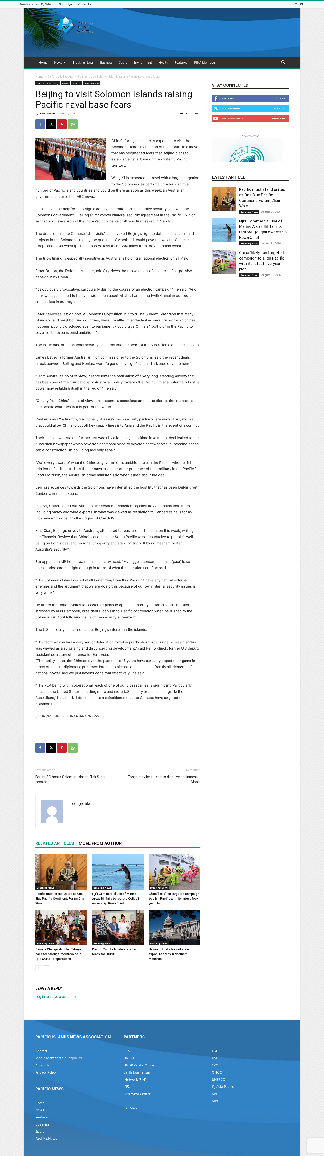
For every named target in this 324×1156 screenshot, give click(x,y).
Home (43, 62)
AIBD (215, 1101)
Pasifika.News (46, 1138)
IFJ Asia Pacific (223, 1086)
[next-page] (46, 968)
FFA (214, 1051)
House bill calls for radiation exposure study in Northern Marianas (169, 954)
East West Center (137, 1093)
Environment (143, 62)
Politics (77, 83)
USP (215, 1058)
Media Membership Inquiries (58, 1058)
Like (282, 98)
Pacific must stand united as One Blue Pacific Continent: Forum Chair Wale (60, 898)
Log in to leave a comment (55, 997)
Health (163, 62)
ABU (215, 1093)
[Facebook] (289, 4)
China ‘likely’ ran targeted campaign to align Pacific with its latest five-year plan (174, 898)
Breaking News (83, 62)
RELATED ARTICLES (54, 843)
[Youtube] (301, 4)
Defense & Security (60, 77)
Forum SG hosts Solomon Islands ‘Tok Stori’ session (70, 779)
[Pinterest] (62, 124)
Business (106, 62)
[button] (283, 63)
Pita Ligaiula (48, 113)
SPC (215, 1065)
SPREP (128, 1101)
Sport (123, 62)
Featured (181, 62)
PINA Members (205, 62)
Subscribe (278, 118)
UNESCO (218, 1079)
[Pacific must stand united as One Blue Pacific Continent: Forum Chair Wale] (61, 872)
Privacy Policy (45, 1072)
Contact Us (84, 4)
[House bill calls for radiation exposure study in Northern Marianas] (174, 927)
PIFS (127, 1051)
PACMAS (130, 1108)
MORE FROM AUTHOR (100, 843)
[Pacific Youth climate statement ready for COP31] (118, 927)
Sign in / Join (66, 4)
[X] (295, 4)
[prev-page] (38, 968)
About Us (42, 1065)
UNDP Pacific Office (139, 1065)
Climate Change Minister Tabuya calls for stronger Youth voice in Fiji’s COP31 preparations (58, 954)
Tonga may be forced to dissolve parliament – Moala (164, 779)
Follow (279, 108)
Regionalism (92, 83)
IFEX (127, 1086)
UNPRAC (130, 1058)
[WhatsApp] (73, 124)
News (58, 62)
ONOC (217, 1072)
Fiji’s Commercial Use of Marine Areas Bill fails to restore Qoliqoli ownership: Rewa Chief (115, 898)
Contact (41, 1051)
